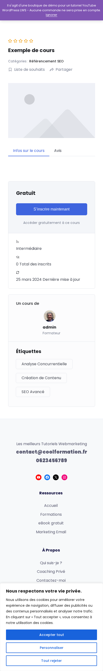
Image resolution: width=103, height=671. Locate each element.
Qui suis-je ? (51, 563)
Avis (58, 150)
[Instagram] (64, 477)
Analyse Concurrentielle (44, 364)
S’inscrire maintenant (51, 209)
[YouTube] (38, 477)
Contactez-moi (51, 580)
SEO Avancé (33, 392)
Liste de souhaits (29, 69)
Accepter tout (51, 634)
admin (49, 327)
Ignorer (51, 14)
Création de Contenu (41, 378)
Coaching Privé (51, 571)
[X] (56, 477)
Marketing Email (51, 532)
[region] (51, 627)
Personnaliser (51, 647)
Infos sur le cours (29, 150)
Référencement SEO (46, 61)
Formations (51, 514)
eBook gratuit (51, 523)
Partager (64, 69)
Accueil (51, 505)
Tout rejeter (51, 660)
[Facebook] (47, 477)
